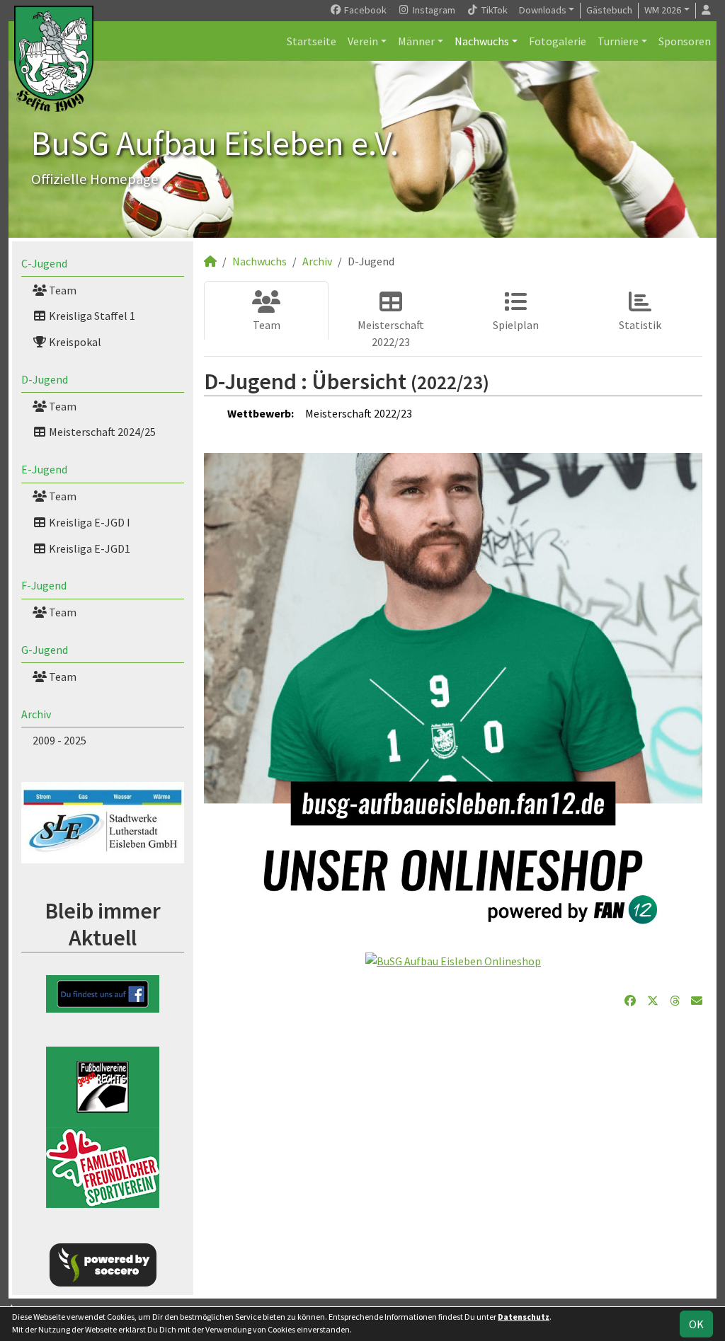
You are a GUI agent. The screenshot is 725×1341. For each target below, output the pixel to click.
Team (61, 290)
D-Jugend (44, 379)
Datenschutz (523, 1316)
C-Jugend (44, 263)
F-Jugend (44, 585)
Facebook (364, 10)
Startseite (311, 41)
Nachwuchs (482, 41)
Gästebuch (609, 10)
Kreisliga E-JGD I (88, 522)
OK (696, 1324)
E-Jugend (44, 469)
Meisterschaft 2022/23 (391, 333)
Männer (416, 41)
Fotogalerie (557, 41)
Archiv (36, 714)
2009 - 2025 (59, 740)
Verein (363, 41)
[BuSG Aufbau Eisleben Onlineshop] (453, 959)
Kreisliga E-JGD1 (88, 548)
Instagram (433, 10)
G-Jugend (44, 650)
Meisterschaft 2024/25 (101, 432)
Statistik (640, 325)
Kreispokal (74, 342)
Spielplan (516, 325)
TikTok (493, 10)
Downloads (542, 10)
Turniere (618, 41)
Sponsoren (684, 41)
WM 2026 (662, 10)
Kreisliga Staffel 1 (91, 316)
